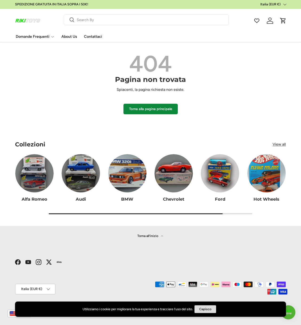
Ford (220, 199)
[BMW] (127, 173)
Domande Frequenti (32, 36)
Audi (81, 199)
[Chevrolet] (173, 173)
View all (279, 144)
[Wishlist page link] (256, 20)
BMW (127, 199)
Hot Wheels (266, 199)
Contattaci (93, 36)
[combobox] (146, 20)
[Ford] (220, 173)
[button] (283, 20)
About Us (69, 36)
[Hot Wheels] (266, 173)
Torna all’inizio (148, 236)
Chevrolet (173, 199)
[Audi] (81, 173)
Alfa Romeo (34, 199)
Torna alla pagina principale (150, 109)
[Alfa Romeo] (34, 173)
